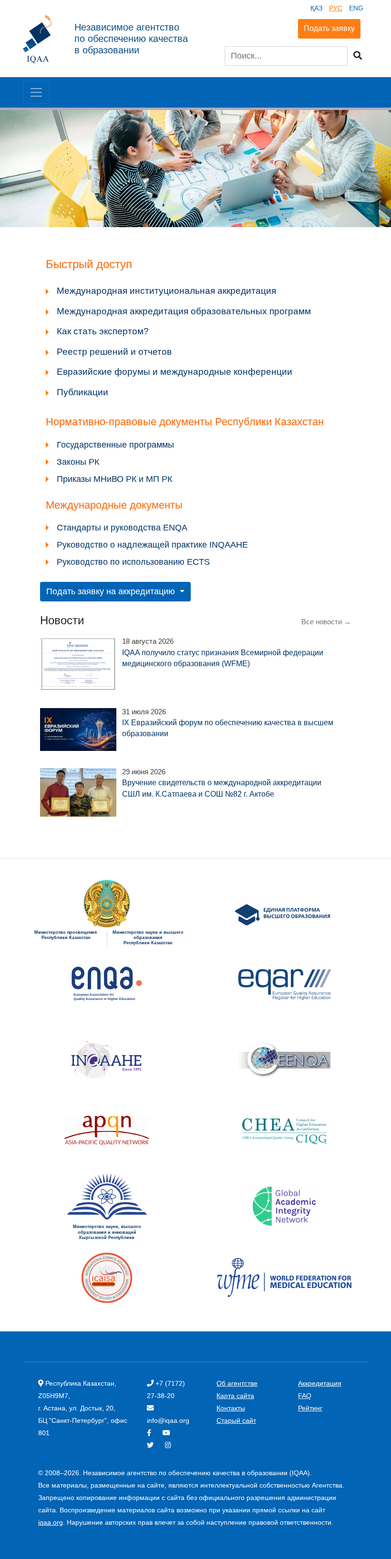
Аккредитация (319, 1383)
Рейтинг (310, 1408)
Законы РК (78, 462)
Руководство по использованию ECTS (133, 562)
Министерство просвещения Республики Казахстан (65, 935)
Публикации (82, 392)
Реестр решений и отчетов (114, 352)
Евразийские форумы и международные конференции (174, 372)
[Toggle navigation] (36, 92)
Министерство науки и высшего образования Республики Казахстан (148, 938)
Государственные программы (115, 445)
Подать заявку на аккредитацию (111, 591)
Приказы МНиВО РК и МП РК (114, 479)
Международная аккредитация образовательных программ (184, 311)
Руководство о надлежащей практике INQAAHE (152, 545)
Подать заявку (329, 28)
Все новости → (326, 622)
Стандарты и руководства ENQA (122, 527)
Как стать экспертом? (103, 331)
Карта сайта (235, 1395)
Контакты (230, 1408)
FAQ (304, 1395)
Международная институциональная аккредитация (166, 291)
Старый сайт (236, 1420)
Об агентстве (236, 1383)
